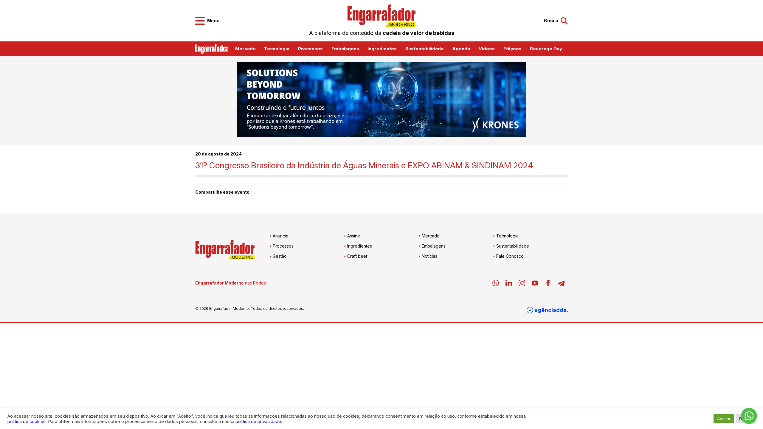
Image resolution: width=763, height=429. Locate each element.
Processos (310, 49)
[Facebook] (548, 284)
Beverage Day (546, 49)
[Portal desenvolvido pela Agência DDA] (547, 310)
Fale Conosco (510, 256)
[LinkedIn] (508, 284)
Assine (353, 235)
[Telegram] (561, 284)
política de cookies (26, 421)
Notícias (429, 256)
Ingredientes (382, 49)
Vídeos (487, 49)
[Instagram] (521, 284)
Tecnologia (276, 49)
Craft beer (357, 256)
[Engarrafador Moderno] (381, 15)
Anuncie (281, 235)
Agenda (461, 49)
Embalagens (345, 49)
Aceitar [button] (724, 418)
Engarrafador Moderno (229, 308)
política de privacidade (258, 421)
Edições (512, 49)
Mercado (245, 49)
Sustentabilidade (424, 49)
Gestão (280, 256)
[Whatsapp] (495, 284)
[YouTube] (535, 284)
